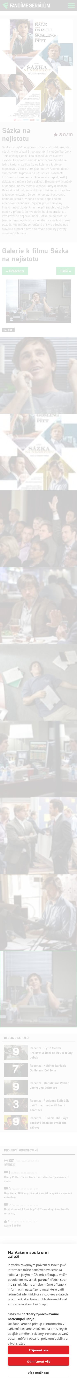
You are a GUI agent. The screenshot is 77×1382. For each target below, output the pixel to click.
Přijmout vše (38, 1350)
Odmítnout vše (38, 1361)
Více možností (38, 1373)
